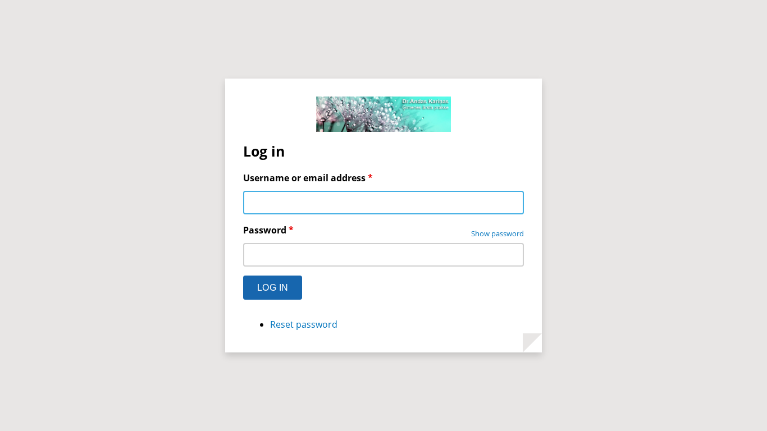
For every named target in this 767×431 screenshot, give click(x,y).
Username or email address (308, 178)
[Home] (383, 116)
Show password (497, 233)
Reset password (303, 324)
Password (268, 230)
